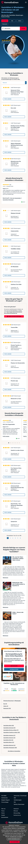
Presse (2, 810)
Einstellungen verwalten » (16, 836)
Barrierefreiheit (4, 817)
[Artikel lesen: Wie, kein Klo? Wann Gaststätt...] (7, 560)
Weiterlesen (5, 577)
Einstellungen (23, 795)
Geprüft (18, 438)
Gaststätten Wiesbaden (8, 199)
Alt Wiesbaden (14, 266)
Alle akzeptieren (14, 841)
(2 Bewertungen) (16, 105)
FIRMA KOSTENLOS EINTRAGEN (14, 316)
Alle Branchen (4, 797)
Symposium (14, 521)
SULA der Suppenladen (15, 198)
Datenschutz (17, 795)
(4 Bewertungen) (16, 158)
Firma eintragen (4, 802)
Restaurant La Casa (16, 398)
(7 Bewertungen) (16, 123)
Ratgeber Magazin (5, 800)
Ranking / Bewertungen (19, 804)
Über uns (3, 808)
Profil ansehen (8, 436)
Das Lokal (13, 108)
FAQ (15, 802)
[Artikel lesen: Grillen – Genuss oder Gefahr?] (7, 616)
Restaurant (7, 708)
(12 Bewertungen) (17, 360)
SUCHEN (23, 28)
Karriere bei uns (17, 815)
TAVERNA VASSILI (15, 249)
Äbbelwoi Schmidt (15, 213)
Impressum (16, 808)
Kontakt (3, 815)
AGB (15, 797)
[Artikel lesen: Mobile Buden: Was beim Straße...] (7, 586)
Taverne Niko (14, 327)
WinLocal (16, 810)
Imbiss (5, 706)
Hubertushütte (14, 231)
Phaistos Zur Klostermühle (18, 363)
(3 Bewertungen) (16, 210)
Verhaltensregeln (17, 800)
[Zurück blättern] (1, 429)
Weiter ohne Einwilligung (14, 839)
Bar (5, 703)
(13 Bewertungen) (17, 395)
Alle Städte (3, 795)
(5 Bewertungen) (16, 87)
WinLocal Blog (17, 813)
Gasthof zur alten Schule (17, 450)
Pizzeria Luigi (14, 380)
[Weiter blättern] (26, 429)
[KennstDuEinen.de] (9, 2)
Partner (3, 813)
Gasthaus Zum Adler (16, 284)
